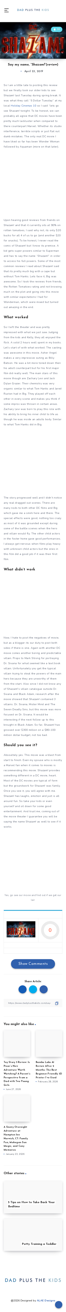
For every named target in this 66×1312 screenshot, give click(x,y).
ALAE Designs (46, 1300)
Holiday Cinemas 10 (23, 105)
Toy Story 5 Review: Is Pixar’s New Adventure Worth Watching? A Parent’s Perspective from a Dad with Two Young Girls (17, 1073)
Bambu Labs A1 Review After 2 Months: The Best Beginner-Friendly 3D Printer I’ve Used (49, 1070)
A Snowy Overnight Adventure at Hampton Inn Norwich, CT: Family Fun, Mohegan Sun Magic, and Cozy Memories (16, 1138)
